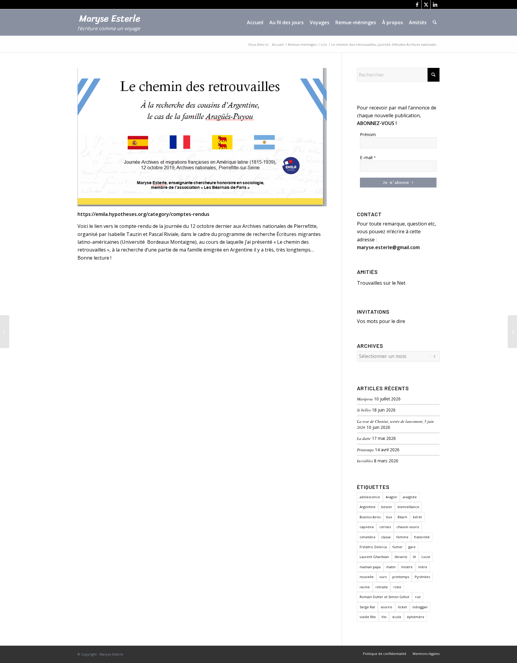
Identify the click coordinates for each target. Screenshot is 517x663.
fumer (398, 547)
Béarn (402, 517)
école (396, 617)
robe (397, 587)
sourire (386, 607)
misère (407, 567)
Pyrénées (422, 576)
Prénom (368, 134)
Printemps (365, 449)
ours (383, 576)
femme (402, 537)
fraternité (422, 537)
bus (389, 517)
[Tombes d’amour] (512, 331)
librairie (401, 556)
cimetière (367, 537)
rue (418, 597)
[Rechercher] (435, 22)
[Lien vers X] (426, 4)
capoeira (367, 527)
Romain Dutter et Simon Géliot (384, 597)
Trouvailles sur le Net (381, 283)
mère (422, 567)
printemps (400, 576)
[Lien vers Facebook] (417, 4)
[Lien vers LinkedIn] (435, 4)
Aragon (391, 497)
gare (412, 547)
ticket (402, 607)
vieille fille (368, 617)
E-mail (368, 157)
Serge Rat (367, 607)
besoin (386, 507)
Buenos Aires (370, 517)
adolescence (370, 497)
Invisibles (365, 461)
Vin (384, 617)
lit (414, 556)
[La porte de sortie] (4, 331)
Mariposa (365, 399)
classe (386, 537)
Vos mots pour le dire (381, 321)
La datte (364, 438)
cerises (385, 527)
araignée (410, 497)
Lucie (426, 556)
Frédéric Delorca (373, 547)
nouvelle (367, 576)
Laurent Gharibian (374, 556)
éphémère (415, 617)
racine (365, 587)
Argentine (367, 507)
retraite (381, 587)
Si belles (364, 410)
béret (417, 517)
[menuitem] (255, 22)
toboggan (420, 607)
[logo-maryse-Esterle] (112, 25)
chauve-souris (407, 527)
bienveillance (408, 507)
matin (391, 567)
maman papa (370, 567)
